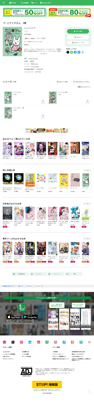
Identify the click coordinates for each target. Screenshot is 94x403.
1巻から (80, 87)
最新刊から (87, 87)
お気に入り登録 (63, 81)
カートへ (79, 37)
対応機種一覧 (25, 351)
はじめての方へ (7, 351)
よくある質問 (25, 354)
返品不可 (26, 44)
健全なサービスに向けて (78, 354)
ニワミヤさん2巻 (62, 92)
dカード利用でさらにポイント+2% (32, 41)
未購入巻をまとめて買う (83, 81)
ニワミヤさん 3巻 (18, 108)
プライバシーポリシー (58, 354)
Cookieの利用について (77, 356)
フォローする (34, 28)
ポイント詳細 (41, 38)
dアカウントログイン (8, 358)
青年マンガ (34, 64)
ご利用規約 (55, 351)
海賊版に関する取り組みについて (61, 358)
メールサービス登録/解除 (9, 354)
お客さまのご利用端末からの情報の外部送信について (81, 359)
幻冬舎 (32, 61)
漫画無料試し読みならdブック (9, 286)
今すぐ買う (79, 31)
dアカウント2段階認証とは (59, 356)
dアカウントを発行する (40, 390)
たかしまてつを (28, 28)
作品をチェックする (79, 42)
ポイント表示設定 (26, 356)
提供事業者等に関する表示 (78, 351)
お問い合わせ (6, 356)
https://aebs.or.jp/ (41, 374)
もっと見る (86, 170)
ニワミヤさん (17, 92)
